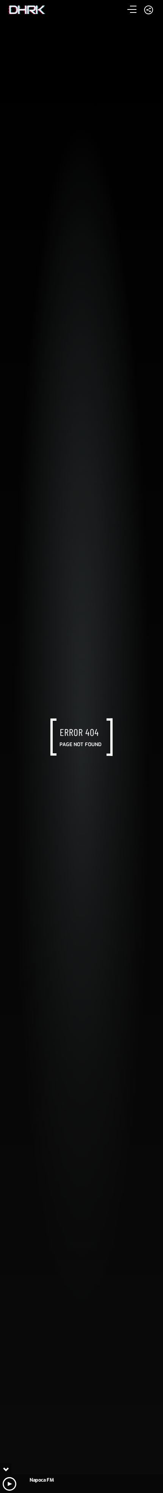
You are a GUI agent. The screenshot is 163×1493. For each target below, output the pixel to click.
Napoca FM (41, 1480)
